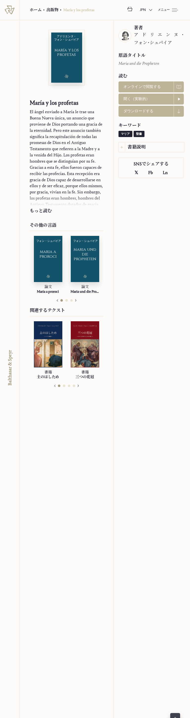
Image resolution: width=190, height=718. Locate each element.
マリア (125, 134)
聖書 (139, 134)
